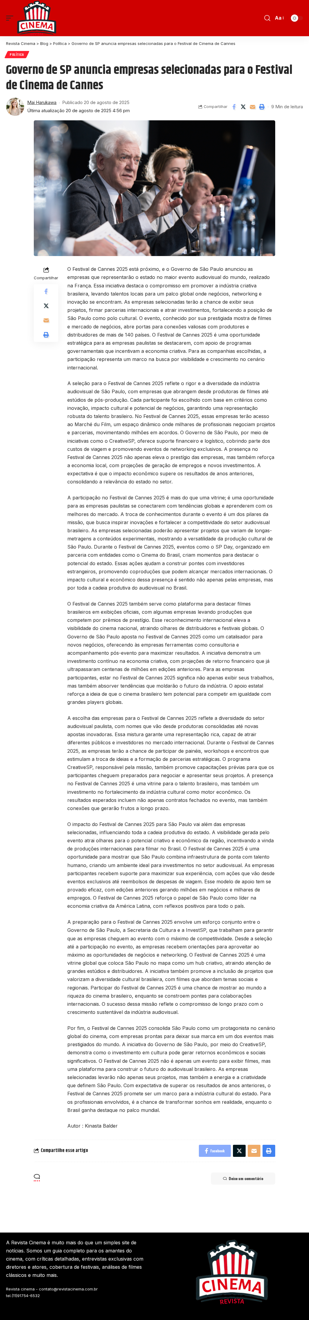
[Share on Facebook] (234, 107)
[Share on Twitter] (243, 107)
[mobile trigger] (11, 18)
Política (17, 54)
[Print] (262, 107)
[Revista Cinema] (36, 18)
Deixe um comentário (246, 1178)
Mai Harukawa (41, 102)
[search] (267, 18)
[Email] (252, 107)
